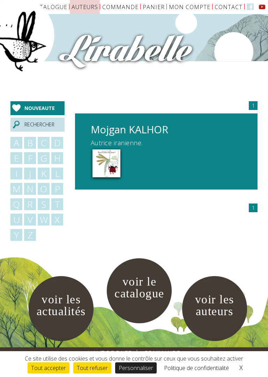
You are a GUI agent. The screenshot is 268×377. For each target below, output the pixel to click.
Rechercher (39, 124)
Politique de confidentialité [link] (196, 368)
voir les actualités (61, 305)
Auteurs (85, 7)
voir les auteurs (214, 305)
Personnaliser (136, 368)
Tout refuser (92, 368)
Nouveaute (39, 108)
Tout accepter (48, 368)
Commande (120, 7)
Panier (154, 7)
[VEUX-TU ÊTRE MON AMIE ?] (106, 162)
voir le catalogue (139, 287)
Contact (229, 7)
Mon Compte (189, 7)
